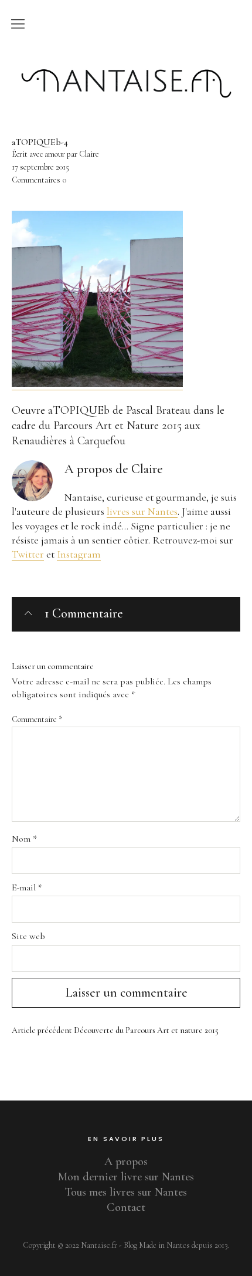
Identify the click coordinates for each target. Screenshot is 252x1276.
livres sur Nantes (142, 511)
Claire (147, 469)
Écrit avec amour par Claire (55, 154)
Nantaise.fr (126, 60)
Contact (126, 1207)
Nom (24, 839)
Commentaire (37, 719)
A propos (126, 1162)
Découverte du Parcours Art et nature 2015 (115, 1030)
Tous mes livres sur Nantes (126, 1192)
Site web (28, 936)
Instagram (79, 554)
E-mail (27, 887)
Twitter (28, 554)
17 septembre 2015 (40, 167)
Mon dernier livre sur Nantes (126, 1177)
